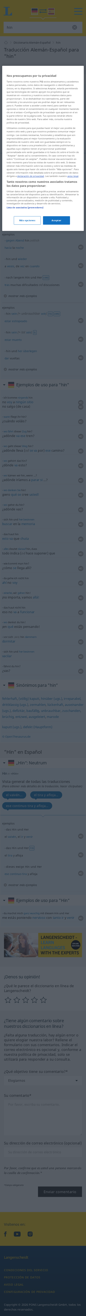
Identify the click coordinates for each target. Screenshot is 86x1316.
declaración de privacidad (30, 176)
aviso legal (72, 176)
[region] (43, 148)
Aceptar (56, 220)
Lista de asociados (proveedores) (25, 207)
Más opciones (27, 220)
